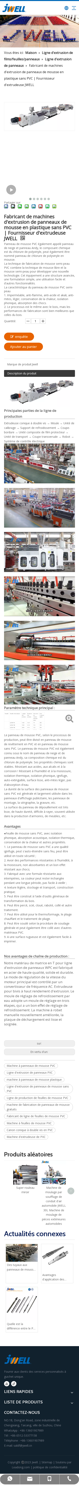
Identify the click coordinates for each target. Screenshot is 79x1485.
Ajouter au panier (23, 346)
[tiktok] (13, 1383)
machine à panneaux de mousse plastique (34, 1079)
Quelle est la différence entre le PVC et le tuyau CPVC (22, 1326)
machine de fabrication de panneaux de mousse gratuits (38, 1107)
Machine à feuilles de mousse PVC (29, 1123)
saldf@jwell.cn (23, 1445)
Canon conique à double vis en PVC (30, 1130)
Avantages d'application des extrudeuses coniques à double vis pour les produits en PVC (56, 1277)
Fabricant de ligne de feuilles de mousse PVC (36, 1116)
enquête (21, 336)
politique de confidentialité (50, 1467)
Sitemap (47, 1462)
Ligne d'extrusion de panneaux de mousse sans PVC (38, 1088)
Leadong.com (21, 1467)
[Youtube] (6, 1383)
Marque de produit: (19, 364)
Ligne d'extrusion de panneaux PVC (30, 1072)
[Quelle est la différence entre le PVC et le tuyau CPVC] (22, 1304)
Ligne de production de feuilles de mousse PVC (37, 1098)
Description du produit (21, 373)
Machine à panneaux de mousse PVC (31, 1066)
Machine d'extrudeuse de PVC (26, 1137)
